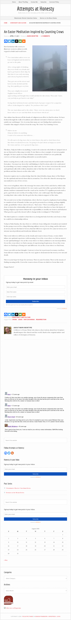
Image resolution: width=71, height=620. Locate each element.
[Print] (23, 41)
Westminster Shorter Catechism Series (18, 488)
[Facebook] (5, 41)
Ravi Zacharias (29, 319)
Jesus (20, 319)
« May (5, 560)
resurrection (41, 319)
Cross (14, 319)
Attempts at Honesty (35, 8)
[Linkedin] (13, 41)
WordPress (52, 616)
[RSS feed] (12, 453)
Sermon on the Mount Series (15, 492)
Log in (58, 616)
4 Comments (45, 36)
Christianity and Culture (21, 317)
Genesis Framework (41, 616)
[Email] (20, 41)
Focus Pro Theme (27, 616)
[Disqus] (35, 366)
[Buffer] (16, 41)
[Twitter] (9, 41)
